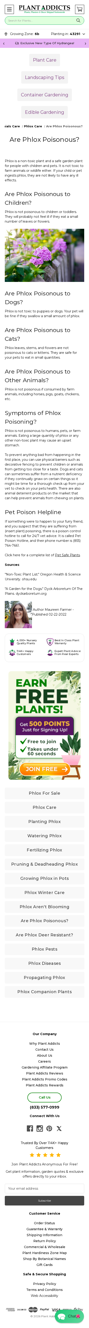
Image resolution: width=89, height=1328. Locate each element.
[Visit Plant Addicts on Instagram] (40, 1128)
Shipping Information (44, 1235)
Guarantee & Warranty (44, 1229)
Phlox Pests (44, 949)
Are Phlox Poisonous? (44, 920)
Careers (44, 1061)
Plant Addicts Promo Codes (44, 1079)
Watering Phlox (44, 835)
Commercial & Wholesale (44, 1247)
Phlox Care (45, 807)
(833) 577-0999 (44, 1107)
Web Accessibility (44, 1296)
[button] (9, 9)
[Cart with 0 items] (79, 9)
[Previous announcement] (3, 43)
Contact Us (44, 1049)
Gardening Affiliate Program (45, 1067)
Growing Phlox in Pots (44, 878)
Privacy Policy (44, 1284)
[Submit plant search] (78, 20)
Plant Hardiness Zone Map (44, 1253)
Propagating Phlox (44, 977)
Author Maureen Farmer (53, 610)
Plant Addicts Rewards (44, 1085)
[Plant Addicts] (44, 9)
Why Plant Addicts (44, 1044)
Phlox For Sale (44, 793)
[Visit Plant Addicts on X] (59, 1128)
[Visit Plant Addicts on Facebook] (30, 1128)
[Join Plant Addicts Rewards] (44, 725)
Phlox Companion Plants (44, 991)
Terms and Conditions (44, 1290)
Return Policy (44, 1241)
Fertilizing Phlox (44, 850)
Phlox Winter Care (44, 892)
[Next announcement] (85, 43)
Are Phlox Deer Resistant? (44, 935)
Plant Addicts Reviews (44, 1073)
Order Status (44, 1223)
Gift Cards (45, 1265)
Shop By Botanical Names (44, 1259)
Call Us (44, 1097)
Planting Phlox (44, 821)
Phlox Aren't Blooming (44, 906)
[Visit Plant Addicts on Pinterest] (49, 1128)
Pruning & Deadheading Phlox (44, 864)
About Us (44, 1055)
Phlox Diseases (44, 963)
